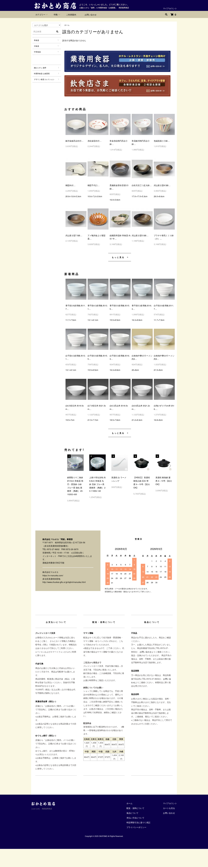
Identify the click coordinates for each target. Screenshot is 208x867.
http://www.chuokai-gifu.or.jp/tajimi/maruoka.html (64, 582)
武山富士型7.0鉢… (74, 235)
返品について (132, 812)
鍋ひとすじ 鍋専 (40, 67)
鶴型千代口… (93, 185)
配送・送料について (135, 808)
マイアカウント (170, 8)
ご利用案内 (71, 14)
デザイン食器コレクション (44, 79)
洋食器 (36, 46)
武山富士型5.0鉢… (140, 235)
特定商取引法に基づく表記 (138, 822)
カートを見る (169, 808)
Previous (69, 466)
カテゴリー (40, 14)
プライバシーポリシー (136, 827)
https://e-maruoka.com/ (52, 575)
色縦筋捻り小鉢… (162, 140)
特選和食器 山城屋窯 (42, 73)
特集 (56, 14)
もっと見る (118, 257)
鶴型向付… (70, 185)
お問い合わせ (91, 14)
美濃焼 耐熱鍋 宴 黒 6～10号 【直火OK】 (164, 481)
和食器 (36, 40)
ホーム (66, 25)
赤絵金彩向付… (94, 140)
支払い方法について (135, 817)
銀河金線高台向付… (74, 140)
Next (170, 466)
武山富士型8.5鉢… (162, 185)
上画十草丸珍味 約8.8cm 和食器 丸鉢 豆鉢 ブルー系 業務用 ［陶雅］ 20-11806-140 (97, 484)
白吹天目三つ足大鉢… (142, 185)
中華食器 (37, 52)
